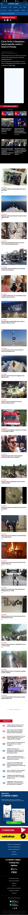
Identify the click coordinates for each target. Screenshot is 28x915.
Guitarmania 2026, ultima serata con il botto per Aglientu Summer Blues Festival (20, 130)
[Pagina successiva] (7, 709)
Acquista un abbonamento (14, 846)
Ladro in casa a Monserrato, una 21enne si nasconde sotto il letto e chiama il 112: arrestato (16, 758)
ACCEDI (25, 1)
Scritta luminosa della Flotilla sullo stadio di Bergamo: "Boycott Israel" (12, 322)
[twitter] (2, 1)
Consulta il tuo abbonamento (14, 844)
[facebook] (4, 1)
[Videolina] (14, 830)
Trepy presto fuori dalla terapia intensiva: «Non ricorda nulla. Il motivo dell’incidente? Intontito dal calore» (16, 764)
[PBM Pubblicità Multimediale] (14, 872)
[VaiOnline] (14, 869)
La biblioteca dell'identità (14, 849)
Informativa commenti (14, 890)
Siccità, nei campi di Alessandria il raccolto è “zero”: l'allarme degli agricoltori (12, 243)
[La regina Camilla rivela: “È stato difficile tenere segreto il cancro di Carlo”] (14, 283)
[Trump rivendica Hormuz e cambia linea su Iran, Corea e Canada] (14, 632)
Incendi (10, 10)
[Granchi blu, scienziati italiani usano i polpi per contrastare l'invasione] (14, 256)
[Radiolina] (14, 836)
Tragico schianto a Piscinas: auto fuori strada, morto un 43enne (15, 725)
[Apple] (14, 901)
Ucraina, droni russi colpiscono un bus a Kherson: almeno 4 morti (11, 402)
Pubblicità (14, 883)
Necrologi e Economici (14, 880)
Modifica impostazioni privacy (14, 888)
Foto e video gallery (9, 106)
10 (16, 709)
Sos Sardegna (16, 10)
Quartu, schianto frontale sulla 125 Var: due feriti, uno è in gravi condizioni (16, 744)
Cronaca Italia (8, 17)
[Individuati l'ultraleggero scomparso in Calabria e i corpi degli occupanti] (14, 418)
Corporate (14, 893)
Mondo (24, 7)
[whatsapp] (6, 1)
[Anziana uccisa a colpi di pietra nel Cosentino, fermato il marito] (14, 469)
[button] (2, 20)
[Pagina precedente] (20, 709)
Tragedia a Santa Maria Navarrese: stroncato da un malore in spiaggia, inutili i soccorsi (16, 777)
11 (17, 709)
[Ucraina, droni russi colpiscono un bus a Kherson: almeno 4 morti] (14, 389)
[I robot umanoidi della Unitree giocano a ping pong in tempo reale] (14, 685)
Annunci (14, 851)
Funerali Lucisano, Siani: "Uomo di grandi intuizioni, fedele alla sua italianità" (11, 456)
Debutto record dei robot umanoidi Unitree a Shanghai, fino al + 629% (13, 590)
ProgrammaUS (4, 7)
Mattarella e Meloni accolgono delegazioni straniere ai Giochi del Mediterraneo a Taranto (20, 151)
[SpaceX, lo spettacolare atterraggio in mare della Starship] (14, 363)
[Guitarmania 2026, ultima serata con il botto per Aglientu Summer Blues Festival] (20, 122)
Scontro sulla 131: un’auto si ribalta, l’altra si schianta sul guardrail (16, 771)
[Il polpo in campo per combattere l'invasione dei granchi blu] (14, 495)
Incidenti (23, 10)
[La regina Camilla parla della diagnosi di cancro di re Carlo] (14, 177)
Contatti (14, 885)
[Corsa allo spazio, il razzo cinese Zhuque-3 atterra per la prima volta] (14, 337)
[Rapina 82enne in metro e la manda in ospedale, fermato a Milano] (14, 659)
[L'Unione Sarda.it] (14, 3)
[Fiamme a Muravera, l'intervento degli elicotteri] (7, 122)
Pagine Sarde (14, 854)
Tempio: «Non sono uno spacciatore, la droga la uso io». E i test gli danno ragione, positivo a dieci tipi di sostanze (15, 751)
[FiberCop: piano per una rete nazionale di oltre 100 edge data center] (14, 604)
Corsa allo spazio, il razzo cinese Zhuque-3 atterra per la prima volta (12, 350)
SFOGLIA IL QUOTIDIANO (7, 13)
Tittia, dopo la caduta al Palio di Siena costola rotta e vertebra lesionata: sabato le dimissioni (15, 731)
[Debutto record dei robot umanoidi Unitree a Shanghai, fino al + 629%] (14, 577)
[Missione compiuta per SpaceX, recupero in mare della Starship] (14, 203)
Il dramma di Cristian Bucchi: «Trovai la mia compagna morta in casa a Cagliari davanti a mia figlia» (16, 738)
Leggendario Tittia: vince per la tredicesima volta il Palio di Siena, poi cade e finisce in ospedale (15, 783)
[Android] (14, 904)
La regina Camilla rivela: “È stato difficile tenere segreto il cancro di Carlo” (13, 296)
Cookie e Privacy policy (14, 878)
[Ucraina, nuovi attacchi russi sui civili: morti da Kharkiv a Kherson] (14, 550)
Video (10, 7)
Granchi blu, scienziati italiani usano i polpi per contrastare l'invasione (13, 269)
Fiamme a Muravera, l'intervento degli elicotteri (6, 130)
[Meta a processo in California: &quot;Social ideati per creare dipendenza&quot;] (14, 523)
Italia (20, 7)
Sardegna (15, 7)
